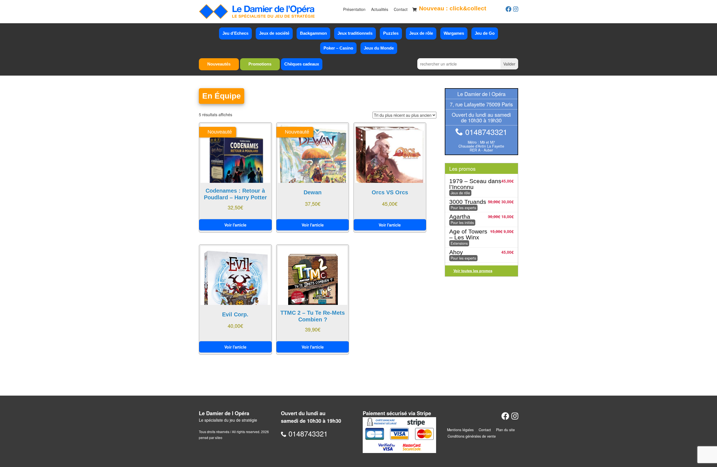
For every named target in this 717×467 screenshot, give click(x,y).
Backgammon (313, 33)
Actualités (379, 9)
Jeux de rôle (421, 33)
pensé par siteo (210, 437)
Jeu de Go (485, 33)
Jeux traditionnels (355, 33)
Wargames (454, 33)
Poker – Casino (338, 48)
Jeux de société (274, 33)
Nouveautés (219, 64)
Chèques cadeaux (301, 64)
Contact (401, 9)
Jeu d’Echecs (235, 33)
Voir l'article (235, 225)
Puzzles (391, 33)
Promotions (259, 64)
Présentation (354, 9)
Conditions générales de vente (472, 436)
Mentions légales (460, 429)
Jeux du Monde (379, 48)
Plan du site (505, 429)
